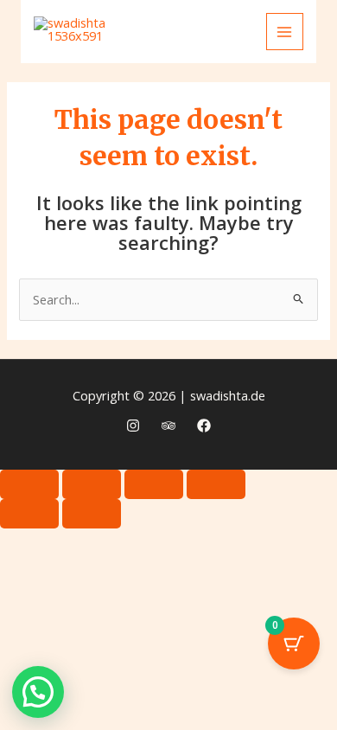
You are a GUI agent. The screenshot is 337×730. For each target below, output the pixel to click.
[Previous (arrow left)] (29, 513)
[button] (38, 692)
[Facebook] (204, 425)
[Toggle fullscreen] (91, 484)
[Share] (153, 484)
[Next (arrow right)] (91, 513)
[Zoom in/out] (29, 484)
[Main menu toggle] (285, 32)
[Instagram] (133, 425)
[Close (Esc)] (216, 484)
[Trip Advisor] (168, 425)
